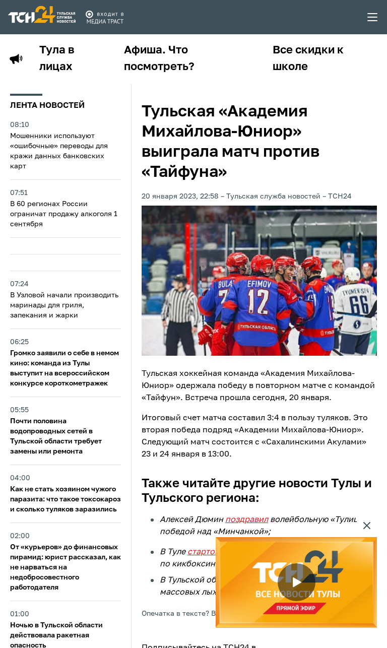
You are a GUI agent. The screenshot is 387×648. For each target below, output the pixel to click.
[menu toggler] (373, 17)
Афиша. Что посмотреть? (159, 59)
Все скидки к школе (308, 59)
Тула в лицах (57, 59)
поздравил (246, 520)
